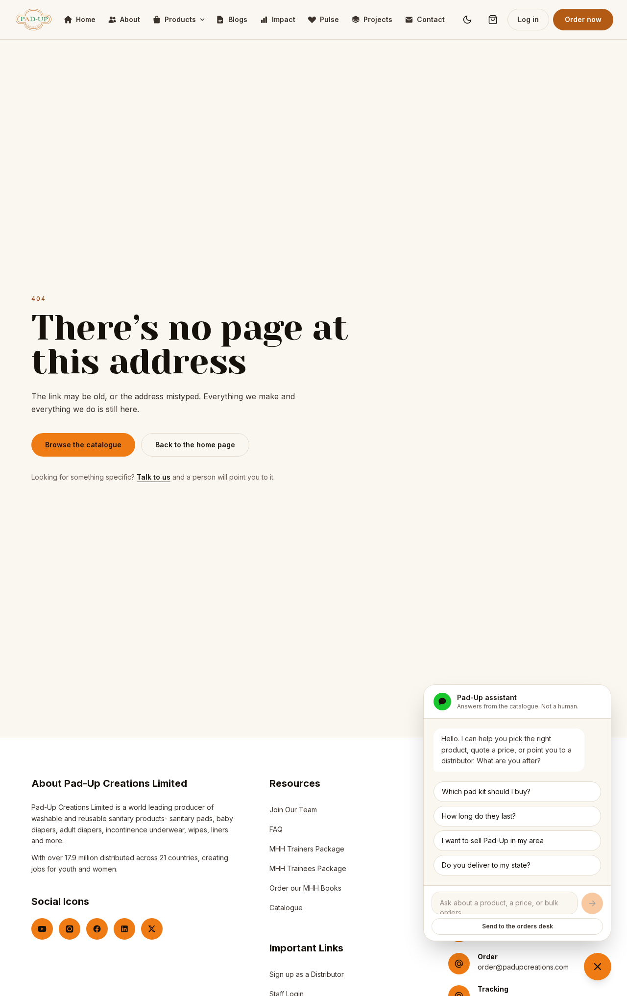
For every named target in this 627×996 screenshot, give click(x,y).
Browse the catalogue (83, 444)
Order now (583, 19)
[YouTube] (42, 929)
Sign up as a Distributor (306, 976)
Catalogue (286, 907)
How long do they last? (479, 816)
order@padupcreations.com (523, 967)
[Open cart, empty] (493, 19)
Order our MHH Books (305, 888)
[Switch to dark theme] (467, 19)
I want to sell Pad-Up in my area (493, 840)
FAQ (276, 829)
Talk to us (153, 477)
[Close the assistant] (597, 966)
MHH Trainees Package (307, 868)
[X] (152, 929)
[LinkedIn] (124, 929)
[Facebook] (97, 929)
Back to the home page (195, 444)
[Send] (592, 903)
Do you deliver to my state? (486, 865)
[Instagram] (69, 929)
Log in (528, 19)
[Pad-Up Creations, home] (33, 19)
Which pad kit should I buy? (486, 791)
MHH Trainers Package (306, 849)
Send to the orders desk (517, 926)
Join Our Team (293, 809)
